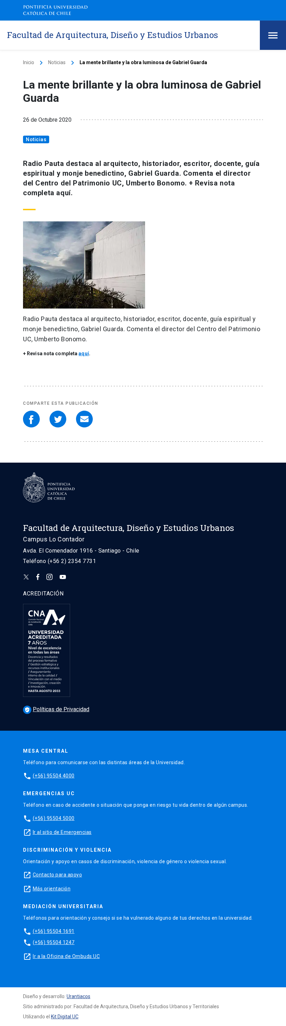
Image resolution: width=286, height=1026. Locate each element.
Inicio (28, 62)
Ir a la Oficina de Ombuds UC (66, 956)
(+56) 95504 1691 (54, 931)
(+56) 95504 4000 (54, 775)
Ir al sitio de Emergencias (62, 832)
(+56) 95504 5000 (54, 818)
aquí (83, 353)
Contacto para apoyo (57, 874)
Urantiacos (78, 996)
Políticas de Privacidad (56, 709)
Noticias (57, 62)
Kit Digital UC (64, 1016)
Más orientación (52, 888)
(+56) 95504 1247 (54, 942)
